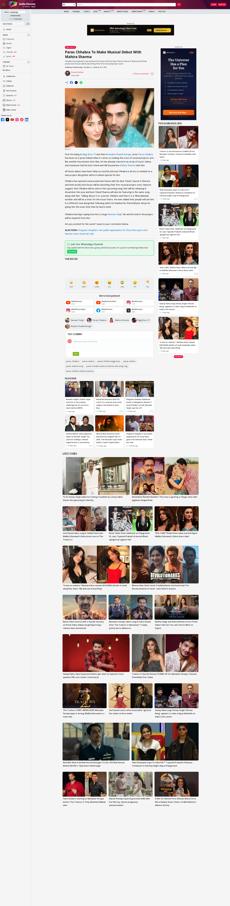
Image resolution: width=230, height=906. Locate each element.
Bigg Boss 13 (89, 154)
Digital (8, 48)
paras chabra (88, 361)
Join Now (72, 251)
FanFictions (122, 11)
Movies (9, 43)
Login (213, 4)
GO (179, 4)
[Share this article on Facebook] (71, 82)
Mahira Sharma (127, 165)
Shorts (9, 100)
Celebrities (10, 76)
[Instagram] (17, 119)
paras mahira (129, 361)
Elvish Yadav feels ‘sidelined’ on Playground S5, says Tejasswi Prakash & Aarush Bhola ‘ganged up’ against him (177, 232)
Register (222, 4)
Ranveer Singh (115, 214)
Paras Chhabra (145, 154)
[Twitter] (7, 119)
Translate (18, 19)
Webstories (137, 11)
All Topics (10, 66)
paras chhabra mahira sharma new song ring (106, 366)
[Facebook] (2, 119)
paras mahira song (74, 366)
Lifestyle (9, 52)
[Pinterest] (21, 119)
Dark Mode (7, 24)
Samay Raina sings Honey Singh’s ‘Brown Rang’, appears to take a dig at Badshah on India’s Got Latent (178, 307)
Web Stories (11, 105)
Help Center (11, 110)
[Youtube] (12, 119)
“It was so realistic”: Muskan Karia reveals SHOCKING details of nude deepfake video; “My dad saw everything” (177, 345)
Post (76, 354)
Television (10, 39)
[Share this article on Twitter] (76, 82)
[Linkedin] (26, 119)
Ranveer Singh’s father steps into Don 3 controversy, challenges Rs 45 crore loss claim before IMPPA (78, 403)
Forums (6, 62)
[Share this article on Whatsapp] (81, 82)
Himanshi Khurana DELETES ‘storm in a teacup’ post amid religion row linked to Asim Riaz (108, 403)
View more (178, 357)
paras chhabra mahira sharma (80, 371)
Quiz (95, 11)
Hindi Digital (70, 47)
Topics (86, 11)
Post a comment (141, 73)
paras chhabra (72, 361)
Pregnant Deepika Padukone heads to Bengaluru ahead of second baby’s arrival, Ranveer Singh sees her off (139, 403)
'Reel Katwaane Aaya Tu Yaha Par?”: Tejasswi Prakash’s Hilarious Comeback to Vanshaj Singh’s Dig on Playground (177, 193)
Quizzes (9, 95)
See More (6, 70)
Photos (161, 11)
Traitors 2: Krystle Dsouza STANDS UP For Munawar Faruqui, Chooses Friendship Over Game (177, 154)
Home (8, 29)
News (5, 35)
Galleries (10, 86)
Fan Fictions (11, 91)
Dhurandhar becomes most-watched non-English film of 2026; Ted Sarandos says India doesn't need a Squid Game (109, 438)
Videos (9, 81)
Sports (8, 56)
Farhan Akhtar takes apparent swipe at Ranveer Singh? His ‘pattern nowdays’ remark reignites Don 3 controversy (79, 438)
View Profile (75, 76)
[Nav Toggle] (3, 4)
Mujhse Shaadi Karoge (119, 154)
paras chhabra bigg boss (109, 361)
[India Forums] (22, 4)
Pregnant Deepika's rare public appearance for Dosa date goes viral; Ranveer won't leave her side (139, 438)
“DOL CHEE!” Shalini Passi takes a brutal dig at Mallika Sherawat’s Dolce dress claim (177, 268)
